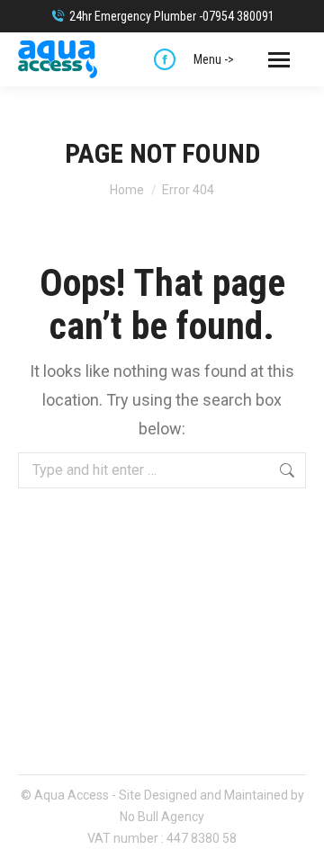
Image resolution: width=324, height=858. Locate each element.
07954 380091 (238, 16)
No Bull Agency (162, 816)
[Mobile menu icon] (279, 59)
